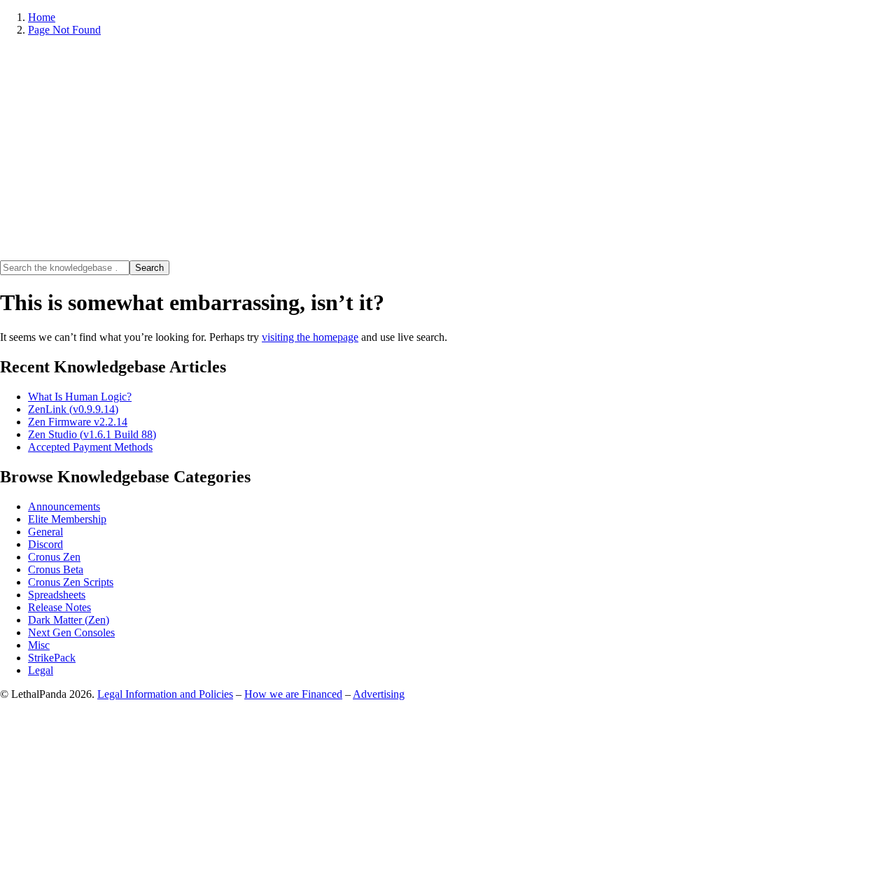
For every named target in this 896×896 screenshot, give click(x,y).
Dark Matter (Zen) (68, 620)
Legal (40, 670)
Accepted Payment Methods (90, 447)
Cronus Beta (55, 569)
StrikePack (52, 658)
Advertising (379, 694)
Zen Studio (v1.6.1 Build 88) (92, 434)
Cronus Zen (54, 557)
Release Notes (59, 607)
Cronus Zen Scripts (70, 582)
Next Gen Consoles (71, 632)
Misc (39, 645)
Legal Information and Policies (165, 694)
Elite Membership (67, 519)
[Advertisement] (448, 148)
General (45, 532)
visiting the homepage (310, 337)
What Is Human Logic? (80, 396)
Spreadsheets (56, 595)
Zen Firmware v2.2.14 (77, 422)
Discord (45, 544)
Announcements (64, 506)
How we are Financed (293, 694)
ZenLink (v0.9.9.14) (73, 409)
